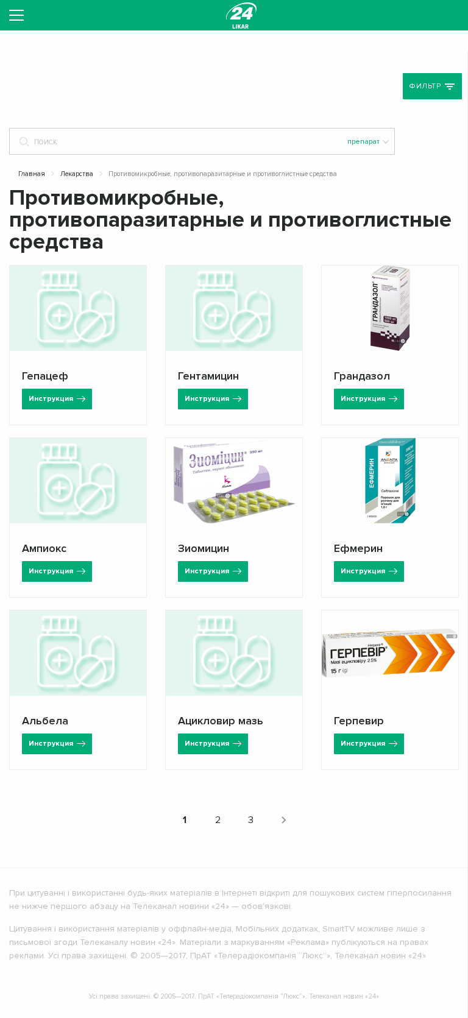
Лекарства (76, 174)
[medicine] (241, 15)
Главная (31, 174)
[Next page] (283, 820)
